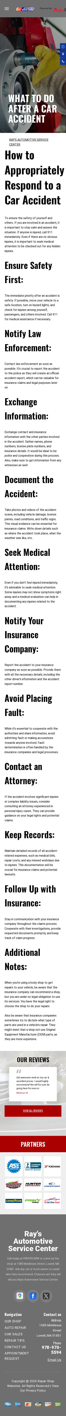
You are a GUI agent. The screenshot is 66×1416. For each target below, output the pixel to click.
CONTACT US (15, 1347)
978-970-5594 (31, 1258)
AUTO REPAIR (15, 1328)
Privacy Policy (36, 1390)
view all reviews (33, 1110)
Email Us (54, 1360)
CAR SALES (14, 1334)
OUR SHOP (13, 1321)
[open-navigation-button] (7, 8)
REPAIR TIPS (15, 1340)
